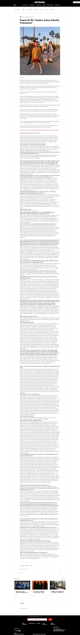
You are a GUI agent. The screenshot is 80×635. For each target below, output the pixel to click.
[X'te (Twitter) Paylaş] (23, 569)
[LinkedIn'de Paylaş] (25, 569)
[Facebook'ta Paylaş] (20, 569)
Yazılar (46, 9)
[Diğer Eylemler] (59, 17)
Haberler (23, 9)
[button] (64, 9)
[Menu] (15, 5)
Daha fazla (51, 9)
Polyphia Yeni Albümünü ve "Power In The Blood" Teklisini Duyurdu (57, 592)
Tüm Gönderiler (17, 9)
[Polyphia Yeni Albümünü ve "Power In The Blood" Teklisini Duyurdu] (58, 585)
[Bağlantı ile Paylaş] (28, 569)
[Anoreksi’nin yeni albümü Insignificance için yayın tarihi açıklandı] (22, 585)
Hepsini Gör (64, 578)
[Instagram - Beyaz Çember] (19, 630)
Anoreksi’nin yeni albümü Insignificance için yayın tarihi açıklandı (22, 592)
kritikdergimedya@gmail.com (19, 634)
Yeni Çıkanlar (29, 9)
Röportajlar (36, 9)
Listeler (41, 9)
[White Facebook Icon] (14, 630)
